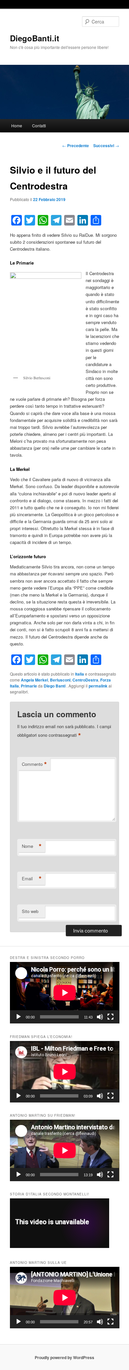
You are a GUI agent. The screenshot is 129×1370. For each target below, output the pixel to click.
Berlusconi (60, 680)
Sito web (30, 911)
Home (16, 125)
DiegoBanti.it (34, 38)
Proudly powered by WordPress (64, 1357)
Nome (32, 846)
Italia (79, 674)
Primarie (29, 686)
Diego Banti (55, 686)
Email (32, 878)
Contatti (39, 125)
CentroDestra (85, 680)
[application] (64, 992)
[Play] (18, 1017)
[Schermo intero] (110, 1017)
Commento (34, 764)
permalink (98, 686)
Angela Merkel (34, 680)
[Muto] (100, 1017)
